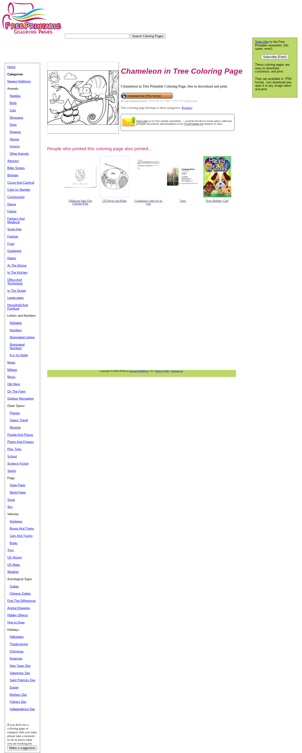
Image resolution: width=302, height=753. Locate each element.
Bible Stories (16, 168)
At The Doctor (16, 265)
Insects (15, 146)
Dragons (15, 132)
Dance (11, 204)
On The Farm (16, 391)
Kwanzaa (16, 658)
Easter (14, 687)
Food (10, 244)
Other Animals (19, 153)
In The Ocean (16, 290)
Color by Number (18, 189)
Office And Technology (15, 281)
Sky (10, 507)
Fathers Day (18, 702)
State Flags (17, 485)
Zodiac (14, 586)
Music (11, 377)
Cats (13, 110)
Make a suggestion (22, 748)
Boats (14, 543)
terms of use (191, 101)
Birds (13, 103)
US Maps (13, 565)
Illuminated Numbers (17, 346)
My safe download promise (134, 101)
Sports (11, 471)
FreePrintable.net (193, 123)
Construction (16, 197)
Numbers (16, 330)
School (12, 456)
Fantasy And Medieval (16, 220)
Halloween (17, 637)
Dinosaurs (16, 117)
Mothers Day (18, 694)
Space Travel (19, 420)
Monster (15, 427)
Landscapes (15, 298)
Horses (14, 139)
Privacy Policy (162, 371)
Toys (10, 550)
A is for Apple (19, 355)
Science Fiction (18, 463)
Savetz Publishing (139, 371)
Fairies (12, 211)
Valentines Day (20, 673)
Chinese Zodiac (20, 593)
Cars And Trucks (21, 536)
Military (12, 370)
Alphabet (16, 323)
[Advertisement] (90, 49)
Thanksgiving (19, 644)
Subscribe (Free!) (275, 57)
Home (11, 67)
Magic (11, 362)
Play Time (14, 449)
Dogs (13, 124)
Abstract (13, 161)
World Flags (18, 492)
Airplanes (16, 521)
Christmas (17, 651)
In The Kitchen (17, 272)
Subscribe (142, 121)
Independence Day (22, 709)
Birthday (13, 175)
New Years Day (20, 666)
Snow (11, 500)
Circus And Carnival (20, 182)
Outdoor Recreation (20, 398)
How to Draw (16, 622)
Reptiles (187, 107)
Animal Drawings (18, 608)
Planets (15, 413)
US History (14, 557)
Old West (13, 384)
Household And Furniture (17, 306)
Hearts (11, 258)
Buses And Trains (22, 528)
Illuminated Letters (22, 337)
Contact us (177, 371)
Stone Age (14, 229)
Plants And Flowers (20, 442)
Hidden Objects (17, 615)
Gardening (14, 251)
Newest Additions (19, 81)
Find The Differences (21, 601)
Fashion (12, 236)
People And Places (20, 435)
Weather (13, 572)
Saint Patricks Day (22, 680)
